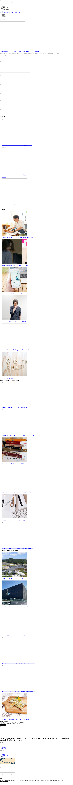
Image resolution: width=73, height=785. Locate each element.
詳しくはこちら (3, 725)
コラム (3, 6)
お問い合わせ (4, 746)
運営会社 (4, 747)
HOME (3, 4)
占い (3, 8)
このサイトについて (6, 9)
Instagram (4, 748)
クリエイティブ (5, 5)
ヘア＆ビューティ (5, 7)
